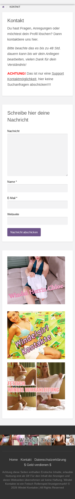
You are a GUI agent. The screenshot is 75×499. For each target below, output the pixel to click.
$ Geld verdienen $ (37, 465)
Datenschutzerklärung (50, 459)
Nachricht (13, 131)
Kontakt (26, 459)
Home (13, 459)
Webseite (13, 214)
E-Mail (12, 198)
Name (12, 181)
